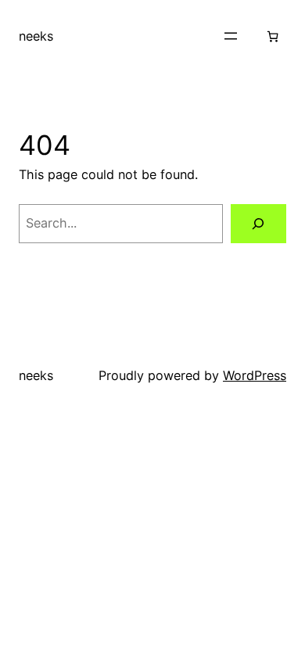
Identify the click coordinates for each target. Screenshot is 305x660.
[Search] (258, 223)
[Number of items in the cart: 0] (272, 36)
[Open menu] (230, 36)
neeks (36, 36)
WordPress (254, 375)
